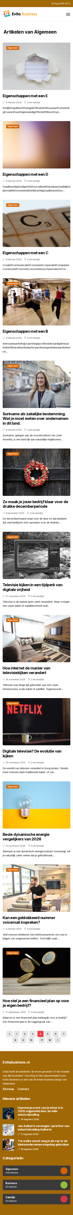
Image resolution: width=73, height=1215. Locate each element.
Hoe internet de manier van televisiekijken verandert (26, 670)
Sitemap (8, 1089)
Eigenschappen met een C (25, 252)
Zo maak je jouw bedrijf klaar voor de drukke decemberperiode (35, 504)
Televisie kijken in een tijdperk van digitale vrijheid (32, 587)
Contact (23, 1089)
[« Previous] (9, 1034)
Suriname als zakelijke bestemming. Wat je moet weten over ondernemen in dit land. (35, 419)
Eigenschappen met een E (25, 96)
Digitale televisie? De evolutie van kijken (32, 753)
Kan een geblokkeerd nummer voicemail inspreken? (29, 920)
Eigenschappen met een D (25, 174)
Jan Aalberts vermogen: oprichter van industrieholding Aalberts (43, 1127)
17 (42, 1040)
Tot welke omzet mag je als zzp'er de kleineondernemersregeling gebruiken (43, 1142)
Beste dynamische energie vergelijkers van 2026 (26, 836)
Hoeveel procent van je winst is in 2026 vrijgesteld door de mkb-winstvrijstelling (40, 1111)
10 (31, 1040)
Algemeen (12, 47)
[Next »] (58, 1040)
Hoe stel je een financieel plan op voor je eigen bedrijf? (36, 1003)
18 (50, 1040)
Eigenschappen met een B (25, 331)
